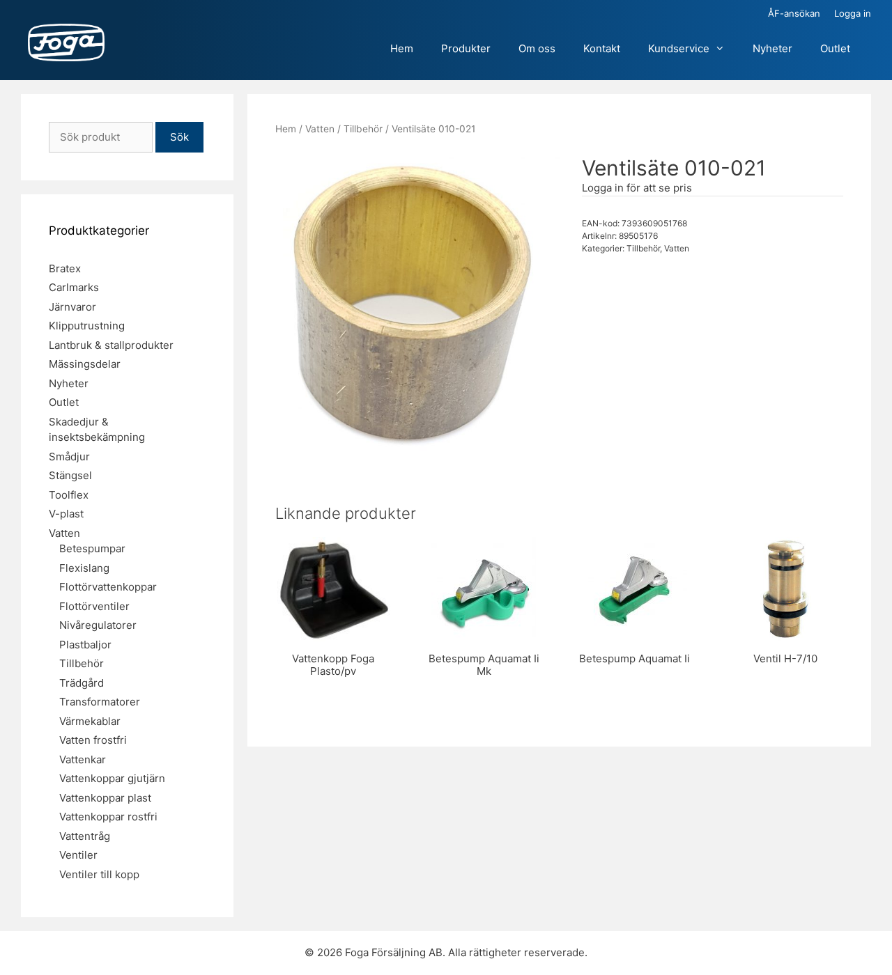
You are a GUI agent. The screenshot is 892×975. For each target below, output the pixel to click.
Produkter (466, 48)
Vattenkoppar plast (105, 797)
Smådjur (69, 456)
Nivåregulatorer (98, 625)
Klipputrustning (87, 325)
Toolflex (69, 494)
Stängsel (70, 475)
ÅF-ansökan (794, 13)
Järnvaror (72, 306)
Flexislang (84, 568)
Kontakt (601, 48)
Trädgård (81, 682)
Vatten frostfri (93, 740)
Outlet (835, 48)
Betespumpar (92, 548)
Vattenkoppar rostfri (108, 816)
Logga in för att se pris (637, 187)
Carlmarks (74, 287)
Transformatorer (99, 701)
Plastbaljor (85, 644)
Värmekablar (90, 721)
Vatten (319, 128)
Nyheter (772, 48)
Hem (401, 48)
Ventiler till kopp (99, 874)
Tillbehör (363, 128)
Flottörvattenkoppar (108, 586)
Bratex (65, 268)
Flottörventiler (94, 606)
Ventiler (78, 854)
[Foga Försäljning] (66, 43)
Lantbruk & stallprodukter (111, 345)
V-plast (66, 513)
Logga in (852, 13)
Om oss (536, 48)
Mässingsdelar (85, 363)
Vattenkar (82, 759)
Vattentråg (84, 836)
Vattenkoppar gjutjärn (112, 778)
